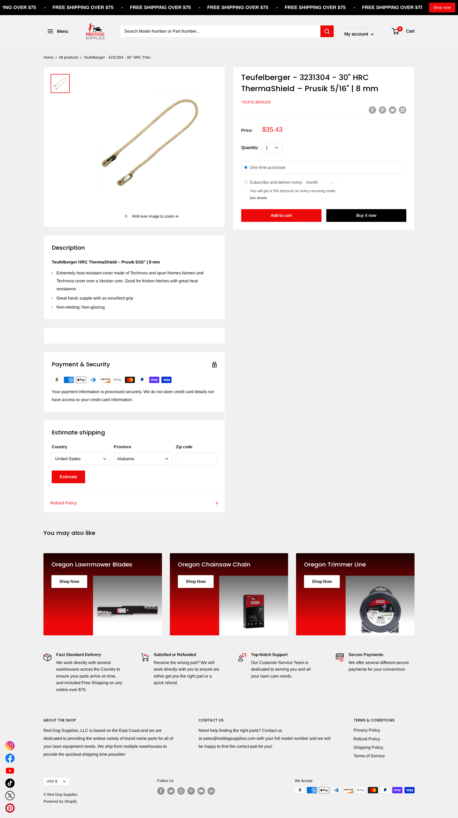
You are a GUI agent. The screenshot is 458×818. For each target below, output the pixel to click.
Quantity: (250, 147)
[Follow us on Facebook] (161, 790)
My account (356, 34)
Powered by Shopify (60, 801)
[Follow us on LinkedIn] (211, 790)
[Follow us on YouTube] (201, 790)
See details (258, 198)
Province (122, 447)
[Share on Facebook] (372, 110)
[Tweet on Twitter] (392, 110)
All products (68, 57)
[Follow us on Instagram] (181, 790)
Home (48, 57)
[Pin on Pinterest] (382, 110)
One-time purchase (267, 167)
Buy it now (366, 215)
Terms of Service (369, 756)
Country (59, 447)
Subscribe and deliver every (276, 182)
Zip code (184, 447)
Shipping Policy (368, 747)
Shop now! (442, 7)
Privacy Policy (367, 730)
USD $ (51, 781)
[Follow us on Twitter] (171, 790)
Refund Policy (63, 503)
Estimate (68, 476)
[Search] (327, 31)
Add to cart (281, 215)
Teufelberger (256, 102)
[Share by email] (402, 110)
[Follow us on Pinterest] (191, 790)
